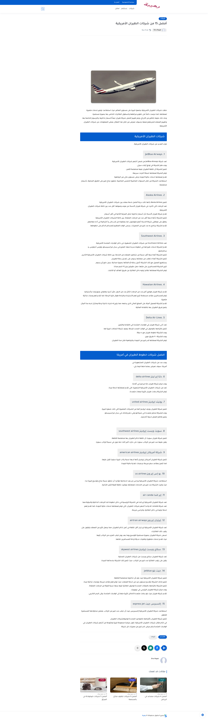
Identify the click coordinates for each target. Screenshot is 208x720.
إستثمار (124, 9)
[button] (157, 648)
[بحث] (42, 9)
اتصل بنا (116, 2)
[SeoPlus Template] (165, 715)
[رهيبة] (152, 6)
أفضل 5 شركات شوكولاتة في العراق (95, 698)
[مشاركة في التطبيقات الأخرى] (137, 648)
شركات (131, 9)
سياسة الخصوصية (128, 2)
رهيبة (144, 716)
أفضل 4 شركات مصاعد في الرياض (156, 698)
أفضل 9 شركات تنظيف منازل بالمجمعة (125, 698)
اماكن (117, 9)
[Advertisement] (123, 56)
